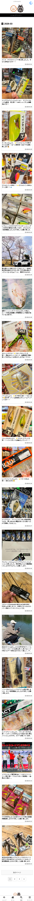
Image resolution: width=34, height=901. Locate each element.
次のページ (17, 872)
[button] (30, 492)
